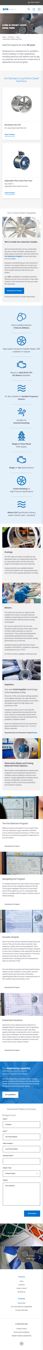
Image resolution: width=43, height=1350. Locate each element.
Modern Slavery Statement (21, 1336)
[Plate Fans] (21, 1257)
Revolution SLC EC (21, 113)
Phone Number (8, 1144)
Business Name (8, 1156)
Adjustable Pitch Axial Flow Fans (21, 170)
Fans (17, 37)
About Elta (21, 1303)
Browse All (21, 1292)
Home (4, 37)
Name (5, 1119)
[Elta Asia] (9, 9)
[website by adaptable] (21, 1343)
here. (35, 733)
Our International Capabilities (21, 1307)
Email (5, 1131)
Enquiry (5, 1180)
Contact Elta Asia (21, 1310)
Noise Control (21, 1288)
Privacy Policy (22, 1329)
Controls (21, 1285)
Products (11, 37)
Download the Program (14, 290)
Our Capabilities (10, 1094)
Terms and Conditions (21, 1332)
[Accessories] (21, 1235)
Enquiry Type (7, 1168)
